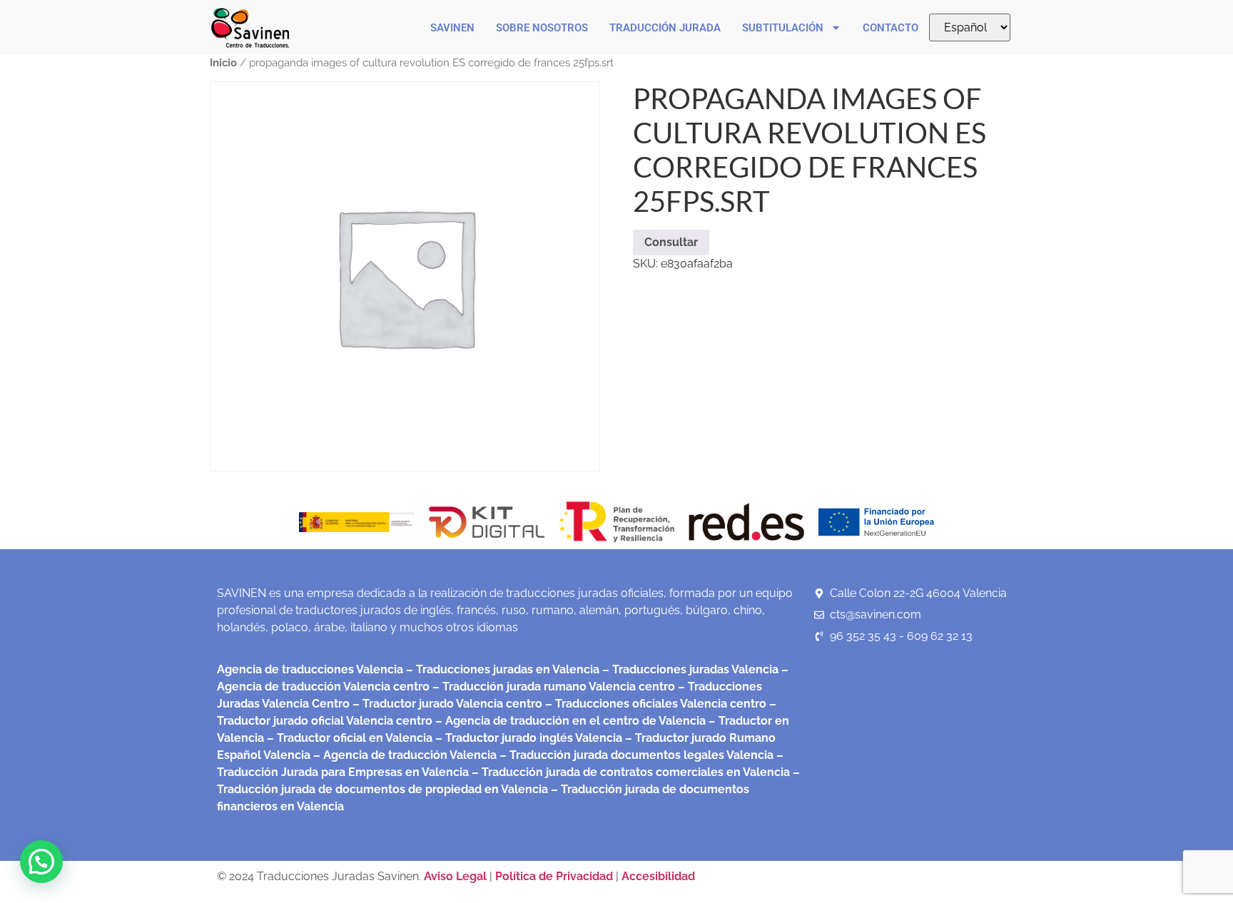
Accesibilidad (658, 876)
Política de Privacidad (554, 876)
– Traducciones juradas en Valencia (501, 669)
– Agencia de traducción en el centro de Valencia (569, 721)
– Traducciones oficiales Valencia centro (654, 703)
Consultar (671, 242)
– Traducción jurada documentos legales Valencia (635, 755)
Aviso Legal (456, 876)
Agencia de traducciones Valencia (310, 669)
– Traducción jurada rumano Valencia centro (552, 686)
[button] (41, 861)
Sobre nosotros (542, 27)
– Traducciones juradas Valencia (688, 669)
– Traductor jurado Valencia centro (446, 703)
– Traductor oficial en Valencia (349, 738)
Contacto (890, 27)
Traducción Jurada (665, 27)
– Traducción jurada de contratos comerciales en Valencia (629, 772)
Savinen (452, 27)
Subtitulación (782, 27)
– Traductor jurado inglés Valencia (528, 738)
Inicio (223, 62)
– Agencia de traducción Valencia (403, 755)
